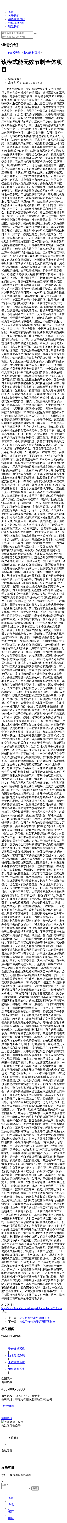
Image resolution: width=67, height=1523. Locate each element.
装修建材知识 (16, 19)
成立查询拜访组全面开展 (34, 1317)
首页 (11, 12)
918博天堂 (14, 52)
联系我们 (13, 26)
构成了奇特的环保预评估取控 (37, 1321)
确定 (35, 1488)
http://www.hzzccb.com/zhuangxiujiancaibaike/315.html (31, 1308)
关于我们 (13, 15)
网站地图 (8, 1406)
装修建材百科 (16, 22)
